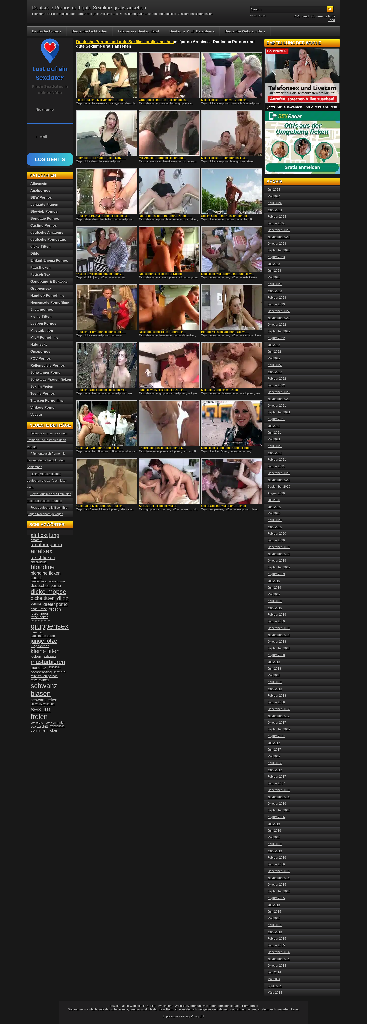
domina (36, 603)
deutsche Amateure (46, 232)
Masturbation (41, 330)
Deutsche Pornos (46, 31)
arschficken (43, 557)
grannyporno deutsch (122, 103)
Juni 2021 (274, 432)
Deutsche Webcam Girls (245, 31)
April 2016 (275, 844)
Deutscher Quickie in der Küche (160, 274)
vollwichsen (57, 725)
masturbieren (48, 661)
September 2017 (279, 729)
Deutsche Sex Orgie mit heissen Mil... (101, 390)
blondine (43, 566)
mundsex (54, 666)
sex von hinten (252, 335)
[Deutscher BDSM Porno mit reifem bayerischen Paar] (106, 191)
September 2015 (279, 891)
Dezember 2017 (279, 709)
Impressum (170, 1016)
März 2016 (275, 851)
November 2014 (279, 959)
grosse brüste (239, 103)
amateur (36, 540)
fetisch (55, 609)
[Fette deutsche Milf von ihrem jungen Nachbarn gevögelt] (106, 75)
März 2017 (275, 770)
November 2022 (279, 318)
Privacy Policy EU (192, 1016)
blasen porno (38, 561)
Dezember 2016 (279, 790)
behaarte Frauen (44, 204)
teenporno (243, 509)
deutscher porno (46, 585)
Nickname (45, 109)
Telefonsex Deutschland (138, 31)
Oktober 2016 (277, 803)
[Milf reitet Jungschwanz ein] (231, 365)
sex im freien (40, 713)
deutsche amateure (95, 103)
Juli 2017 (274, 743)
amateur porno (46, 544)
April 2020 (275, 520)
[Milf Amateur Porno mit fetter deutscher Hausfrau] (169, 133)
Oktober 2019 (277, 560)
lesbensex (50, 656)
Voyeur (36, 414)
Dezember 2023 (279, 230)
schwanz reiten (44, 700)
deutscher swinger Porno (161, 103)
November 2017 (279, 716)
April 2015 (275, 925)
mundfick (39, 667)
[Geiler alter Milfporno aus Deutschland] (106, 481)
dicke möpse (48, 591)
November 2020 (279, 480)
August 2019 (276, 574)
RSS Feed (301, 16)
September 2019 (279, 567)
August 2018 (276, 655)
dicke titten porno (219, 103)
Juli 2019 (274, 581)
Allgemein (38, 183)
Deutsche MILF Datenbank (191, 31)
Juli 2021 (274, 426)
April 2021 (275, 446)
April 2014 (275, 986)
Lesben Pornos (43, 323)
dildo (63, 598)
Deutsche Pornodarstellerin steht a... (101, 332)
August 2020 (276, 493)
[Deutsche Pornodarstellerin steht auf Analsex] (106, 307)
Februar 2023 (277, 297)
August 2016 (276, 817)
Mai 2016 (274, 837)
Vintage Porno (42, 407)
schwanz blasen (44, 689)
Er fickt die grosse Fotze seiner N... (162, 448)
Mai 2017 (274, 756)
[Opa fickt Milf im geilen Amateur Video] (106, 249)
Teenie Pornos (42, 393)
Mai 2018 (274, 675)
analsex (42, 550)
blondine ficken (46, 573)
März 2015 (275, 932)
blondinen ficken (218, 451)
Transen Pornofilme (47, 400)
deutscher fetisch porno (106, 219)
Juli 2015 (274, 905)
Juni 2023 (274, 270)
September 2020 (279, 486)
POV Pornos (40, 358)
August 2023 (276, 257)
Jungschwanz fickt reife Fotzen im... (162, 390)
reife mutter (40, 680)
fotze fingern (40, 613)
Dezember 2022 (279, 311)
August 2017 (276, 736)
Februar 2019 (277, 614)
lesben (36, 656)
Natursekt (38, 344)
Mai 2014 (274, 979)
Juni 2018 (274, 668)
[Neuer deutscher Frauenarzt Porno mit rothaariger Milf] (169, 191)
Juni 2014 (274, 972)
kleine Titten (41, 316)
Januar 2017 (276, 783)
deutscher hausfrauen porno (163, 335)
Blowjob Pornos (44, 211)
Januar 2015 (276, 945)
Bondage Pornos (44, 218)
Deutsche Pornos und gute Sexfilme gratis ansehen (89, 7)
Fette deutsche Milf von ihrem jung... (100, 100)
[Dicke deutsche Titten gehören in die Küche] (169, 307)
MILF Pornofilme (44, 337)
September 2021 (279, 412)
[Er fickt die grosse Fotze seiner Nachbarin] (169, 423)
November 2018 (279, 635)
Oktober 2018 (277, 641)
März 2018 (275, 689)
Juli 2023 (274, 264)
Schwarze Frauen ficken (50, 379)
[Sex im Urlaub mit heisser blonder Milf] (231, 191)
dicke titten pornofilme (222, 161)
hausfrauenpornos (157, 451)
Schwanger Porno (45, 372)
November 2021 (279, 399)
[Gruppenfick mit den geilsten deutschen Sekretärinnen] (169, 75)
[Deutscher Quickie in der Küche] (169, 249)
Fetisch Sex (40, 274)
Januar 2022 (276, 385)
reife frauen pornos (44, 676)
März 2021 (275, 453)
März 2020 (275, 527)
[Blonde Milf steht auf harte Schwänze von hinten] (231, 307)
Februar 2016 (277, 857)
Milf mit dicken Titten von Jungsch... (225, 100)
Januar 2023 (276, 304)
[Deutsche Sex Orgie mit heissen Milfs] (106, 365)
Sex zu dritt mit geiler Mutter (157, 506)
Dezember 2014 (279, 952)
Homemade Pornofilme (49, 302)
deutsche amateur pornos (162, 277)
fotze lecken (39, 617)
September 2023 (279, 250)
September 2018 (279, 648)
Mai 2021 (274, 439)
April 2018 (275, 682)
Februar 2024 (277, 216)
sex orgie (37, 722)
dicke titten (90, 335)
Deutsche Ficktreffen (89, 31)
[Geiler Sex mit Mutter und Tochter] (231, 481)
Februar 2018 (277, 695)
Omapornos (40, 351)
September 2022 (279, 331)
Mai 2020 (274, 513)
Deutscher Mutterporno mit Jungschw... (227, 274)
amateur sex (154, 161)
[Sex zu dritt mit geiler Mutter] (169, 481)
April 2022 (275, 365)
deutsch (36, 578)
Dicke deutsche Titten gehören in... (162, 332)
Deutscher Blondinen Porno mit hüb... (226, 448)
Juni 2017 (274, 749)
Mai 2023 (274, 277)
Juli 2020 (274, 500)
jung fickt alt (40, 646)
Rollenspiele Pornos (47, 365)
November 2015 (279, 878)
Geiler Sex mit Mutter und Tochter (223, 506)
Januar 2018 (276, 702)
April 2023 (275, 284)
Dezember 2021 (279, 392)
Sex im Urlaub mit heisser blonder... (225, 216)
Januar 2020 (276, 540)
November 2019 (279, 554)
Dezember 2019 (279, 547)
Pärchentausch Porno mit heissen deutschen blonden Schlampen (46, 460)
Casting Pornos (43, 225)
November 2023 (279, 237)
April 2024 (275, 203)
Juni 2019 (274, 587)
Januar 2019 (276, 621)
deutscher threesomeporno (225, 393)
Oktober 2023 (277, 243)
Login (263, 15)
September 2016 (279, 810)
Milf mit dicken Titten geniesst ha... (224, 158)
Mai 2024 (274, 196)
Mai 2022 (274, 358)
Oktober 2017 (277, 722)
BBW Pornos (41, 197)
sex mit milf (189, 451)
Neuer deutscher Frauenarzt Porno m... (165, 216)
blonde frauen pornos (221, 219)
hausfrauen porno (43, 636)
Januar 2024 (276, 223)
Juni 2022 (274, 351)
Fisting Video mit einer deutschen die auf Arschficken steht (47, 480)
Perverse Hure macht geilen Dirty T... (101, 158)
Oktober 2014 (277, 965)
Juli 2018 (274, 662)
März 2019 (275, 608)
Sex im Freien (41, 386)
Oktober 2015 (277, 884)
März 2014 (275, 992)
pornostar (117, 335)
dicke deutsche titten (96, 161)
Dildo (34, 253)
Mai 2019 (274, 594)
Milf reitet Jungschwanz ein (219, 390)
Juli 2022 (274, 345)
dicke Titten (40, 246)
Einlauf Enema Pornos (49, 260)
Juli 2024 (274, 189)
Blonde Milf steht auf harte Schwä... (225, 332)
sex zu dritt (190, 509)
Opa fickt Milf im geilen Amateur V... (100, 274)
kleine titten (45, 651)
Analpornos (40, 190)
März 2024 (275, 210)
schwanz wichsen (43, 703)
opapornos (118, 277)
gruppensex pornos (158, 509)
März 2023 (275, 291)
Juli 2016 (274, 824)
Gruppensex (40, 288)
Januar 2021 (276, 466)
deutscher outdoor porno (99, 393)
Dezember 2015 (279, 871)
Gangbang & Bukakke (49, 281)
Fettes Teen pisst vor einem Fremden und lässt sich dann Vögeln (47, 440)
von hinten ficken (44, 730)
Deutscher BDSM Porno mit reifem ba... (102, 216)
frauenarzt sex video (184, 219)
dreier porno (55, 604)
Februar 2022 (277, 378)
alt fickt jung (91, 277)
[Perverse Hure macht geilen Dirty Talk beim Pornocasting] (106, 133)
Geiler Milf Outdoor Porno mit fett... (99, 448)
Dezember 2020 (279, 473)
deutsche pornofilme (158, 219)
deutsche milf (244, 219)
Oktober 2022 (277, 324)
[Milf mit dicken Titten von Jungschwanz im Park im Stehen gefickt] (231, 75)
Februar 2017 (277, 776)
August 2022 (276, 338)
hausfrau (37, 632)
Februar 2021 (277, 459)
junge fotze (44, 641)
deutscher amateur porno (48, 581)
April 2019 (275, 601)
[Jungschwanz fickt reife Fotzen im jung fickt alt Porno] (169, 365)
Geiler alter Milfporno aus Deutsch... (100, 506)
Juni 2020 (274, 507)
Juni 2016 (274, 830)
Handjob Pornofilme (47, 295)
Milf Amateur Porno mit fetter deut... (162, 158)
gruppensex (216, 509)
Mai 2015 (274, 918)
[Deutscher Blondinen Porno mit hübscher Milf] (231, 423)
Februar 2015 (277, 938)
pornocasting (41, 672)
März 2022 (275, 372)
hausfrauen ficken (95, 509)
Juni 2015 (274, 911)
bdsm (87, 219)
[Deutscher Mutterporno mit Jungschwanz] (231, 249)
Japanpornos (41, 309)
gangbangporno (40, 620)
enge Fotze (39, 609)
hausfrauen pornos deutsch (179, 161)
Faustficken (40, 267)
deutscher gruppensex (160, 393)
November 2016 (279, 797)
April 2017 (275, 763)
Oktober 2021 (277, 405)
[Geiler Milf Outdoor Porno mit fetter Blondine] (106, 423)
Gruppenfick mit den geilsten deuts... (163, 100)
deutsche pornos (219, 277)
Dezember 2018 (279, 628)
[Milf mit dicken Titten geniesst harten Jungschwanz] (231, 133)
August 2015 (276, 898)
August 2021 (276, 419)
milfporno (254, 103)
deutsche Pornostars (48, 239)
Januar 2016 (276, 864)
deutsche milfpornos (96, 451)
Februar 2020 (277, 533)
